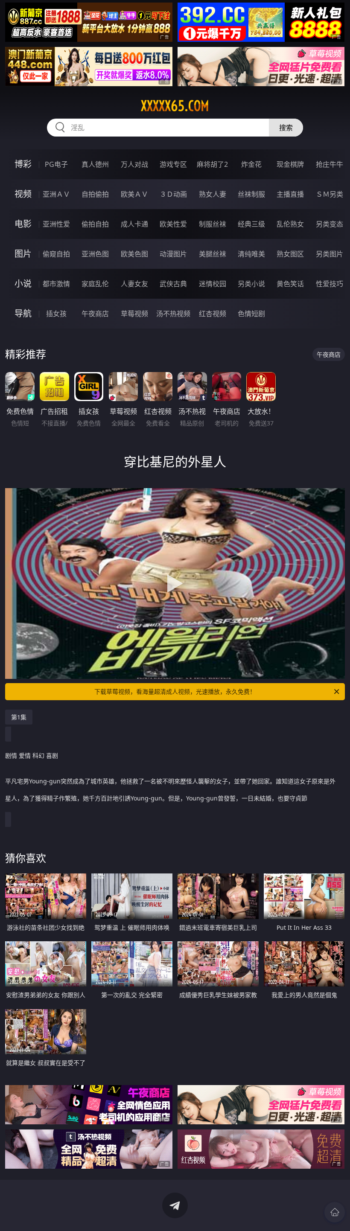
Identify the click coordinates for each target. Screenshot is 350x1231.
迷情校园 (212, 283)
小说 (23, 283)
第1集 (18, 717)
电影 (23, 224)
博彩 (23, 164)
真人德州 (95, 164)
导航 (23, 313)
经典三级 (251, 224)
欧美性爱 (173, 224)
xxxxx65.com (175, 105)
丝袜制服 (251, 194)
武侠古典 (173, 283)
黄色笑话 (290, 283)
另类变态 (329, 224)
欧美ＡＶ (134, 194)
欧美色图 (134, 254)
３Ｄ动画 (173, 194)
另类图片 (329, 254)
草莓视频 (134, 313)
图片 (23, 253)
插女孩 (56, 313)
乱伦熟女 (290, 224)
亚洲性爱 (56, 224)
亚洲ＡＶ (56, 194)
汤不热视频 (173, 313)
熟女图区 (290, 254)
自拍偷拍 (95, 194)
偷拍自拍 (95, 224)
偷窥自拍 (56, 254)
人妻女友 (134, 283)
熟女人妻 (212, 194)
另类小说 (251, 283)
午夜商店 (95, 313)
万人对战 (134, 164)
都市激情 (56, 283)
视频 (23, 194)
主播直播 (290, 194)
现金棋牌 (290, 164)
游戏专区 (173, 164)
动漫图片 (173, 254)
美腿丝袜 (212, 254)
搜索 (286, 127)
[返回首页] (334, 1212)
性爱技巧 (329, 283)
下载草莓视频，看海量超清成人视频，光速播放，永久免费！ (175, 691)
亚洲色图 (95, 254)
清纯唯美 (251, 254)
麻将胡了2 (212, 164)
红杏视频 (212, 313)
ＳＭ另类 (329, 194)
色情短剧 (251, 313)
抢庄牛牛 (329, 164)
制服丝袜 (212, 224)
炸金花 (251, 164)
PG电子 (56, 164)
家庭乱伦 (95, 283)
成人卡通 (134, 224)
